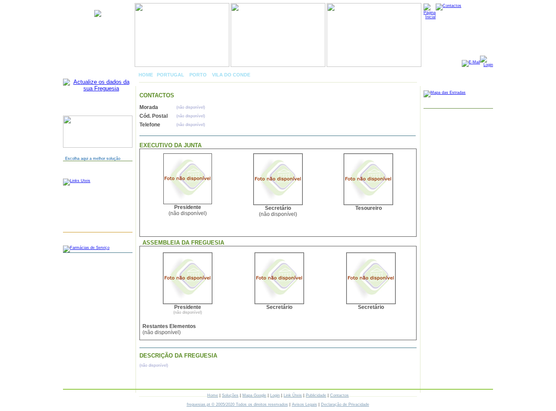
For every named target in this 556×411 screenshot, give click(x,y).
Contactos (339, 395)
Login (275, 395)
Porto (198, 74)
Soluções (230, 395)
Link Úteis (293, 395)
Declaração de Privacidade (345, 404)
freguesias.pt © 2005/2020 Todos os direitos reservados (237, 404)
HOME (146, 74)
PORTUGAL (170, 74)
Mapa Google (254, 395)
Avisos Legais (304, 404)
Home (212, 395)
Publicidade (316, 395)
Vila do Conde (231, 74)
